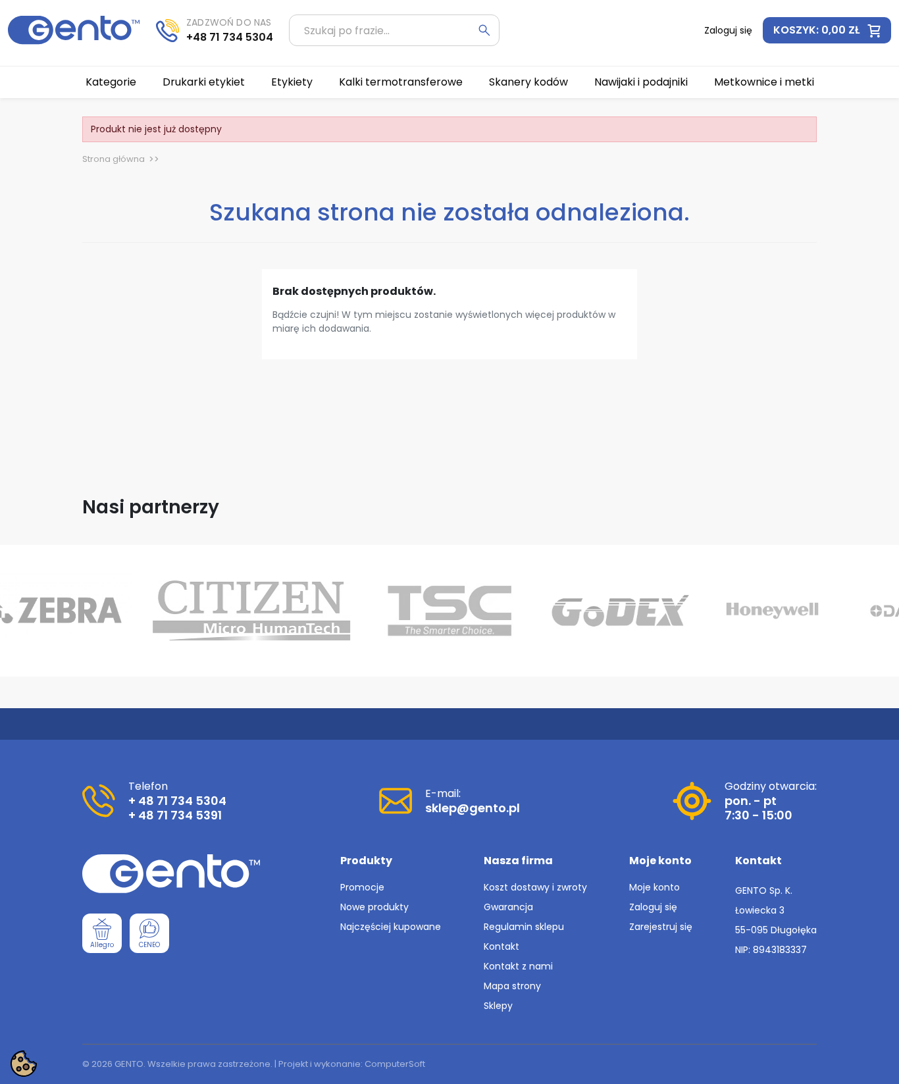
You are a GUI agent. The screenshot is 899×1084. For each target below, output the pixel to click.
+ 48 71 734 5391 (175, 815)
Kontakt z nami (518, 966)
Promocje (362, 887)
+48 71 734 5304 (229, 37)
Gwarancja (508, 907)
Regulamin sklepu (524, 926)
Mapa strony (512, 986)
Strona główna (113, 159)
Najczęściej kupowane (390, 926)
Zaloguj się (653, 907)
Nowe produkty (374, 907)
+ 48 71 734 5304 (177, 800)
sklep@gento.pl (472, 808)
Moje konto (654, 887)
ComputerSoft (395, 1064)
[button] (827, 30)
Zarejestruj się (660, 926)
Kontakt (501, 946)
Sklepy (498, 1005)
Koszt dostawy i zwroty (535, 887)
